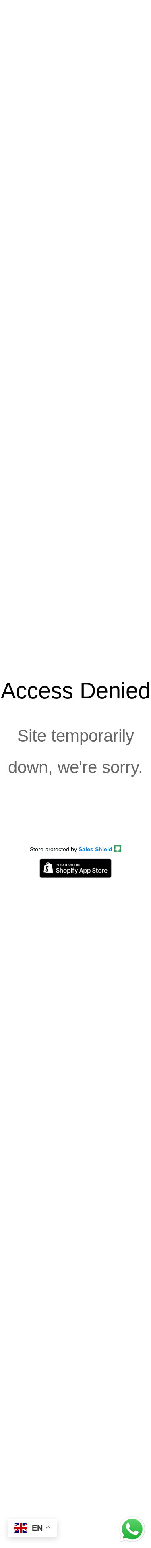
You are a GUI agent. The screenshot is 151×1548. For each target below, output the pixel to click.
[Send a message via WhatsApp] (132, 1529)
